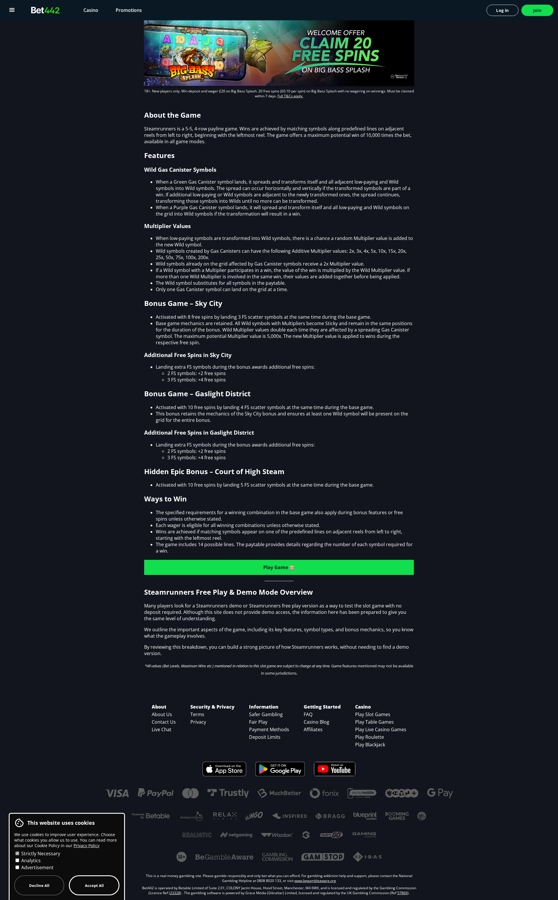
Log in (502, 10)
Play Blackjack (370, 744)
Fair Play (258, 722)
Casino (90, 10)
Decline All (39, 885)
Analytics (30, 860)
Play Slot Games (372, 714)
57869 (402, 892)
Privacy (198, 722)
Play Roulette (369, 737)
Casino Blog (316, 722)
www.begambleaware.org (315, 880)
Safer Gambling (266, 714)
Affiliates (313, 729)
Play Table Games (374, 722)
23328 (175, 892)
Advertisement (36, 867)
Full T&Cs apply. (290, 96)
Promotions (129, 10)
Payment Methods (269, 729)
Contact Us (164, 722)
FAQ (308, 714)
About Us (162, 714)
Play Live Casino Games (380, 729)
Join (537, 10)
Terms (197, 714)
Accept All (94, 885)
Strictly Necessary (40, 853)
